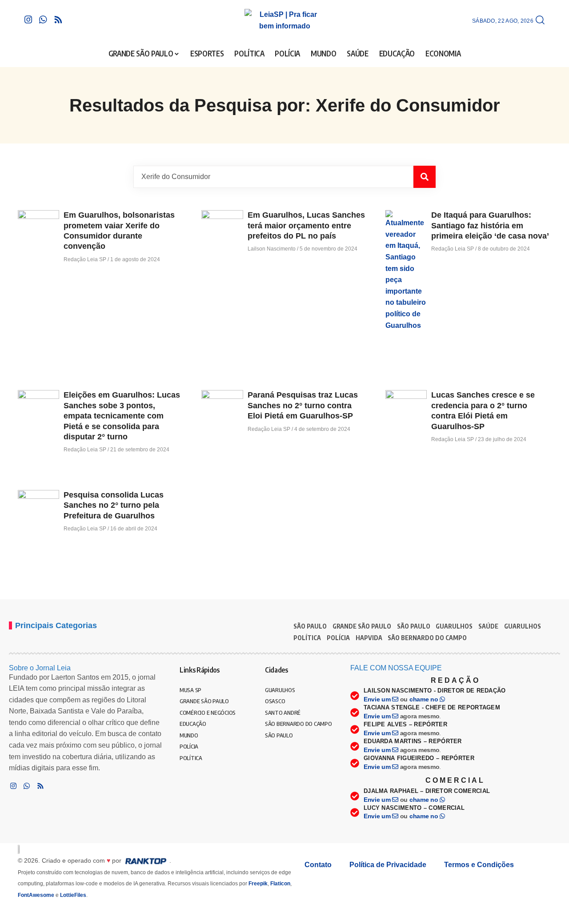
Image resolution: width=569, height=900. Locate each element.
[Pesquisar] (424, 177)
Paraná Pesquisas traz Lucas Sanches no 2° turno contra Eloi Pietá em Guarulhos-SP (303, 405)
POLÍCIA (338, 637)
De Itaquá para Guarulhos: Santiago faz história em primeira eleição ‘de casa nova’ (490, 225)
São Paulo (413, 626)
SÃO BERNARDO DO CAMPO (427, 637)
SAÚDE (488, 626)
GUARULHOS (454, 626)
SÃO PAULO (310, 626)
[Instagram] (28, 19)
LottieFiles (73, 895)
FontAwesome (36, 895)
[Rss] (58, 19)
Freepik (258, 883)
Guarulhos (522, 626)
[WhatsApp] (43, 19)
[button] (540, 20)
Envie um (378, 699)
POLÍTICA (307, 637)
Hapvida (369, 637)
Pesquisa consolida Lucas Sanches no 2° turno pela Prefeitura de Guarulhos (114, 505)
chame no (424, 699)
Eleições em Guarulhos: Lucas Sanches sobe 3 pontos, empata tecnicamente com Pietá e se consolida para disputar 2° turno (122, 415)
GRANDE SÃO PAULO (362, 626)
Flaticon (280, 883)
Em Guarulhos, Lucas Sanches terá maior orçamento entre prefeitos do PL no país (306, 225)
